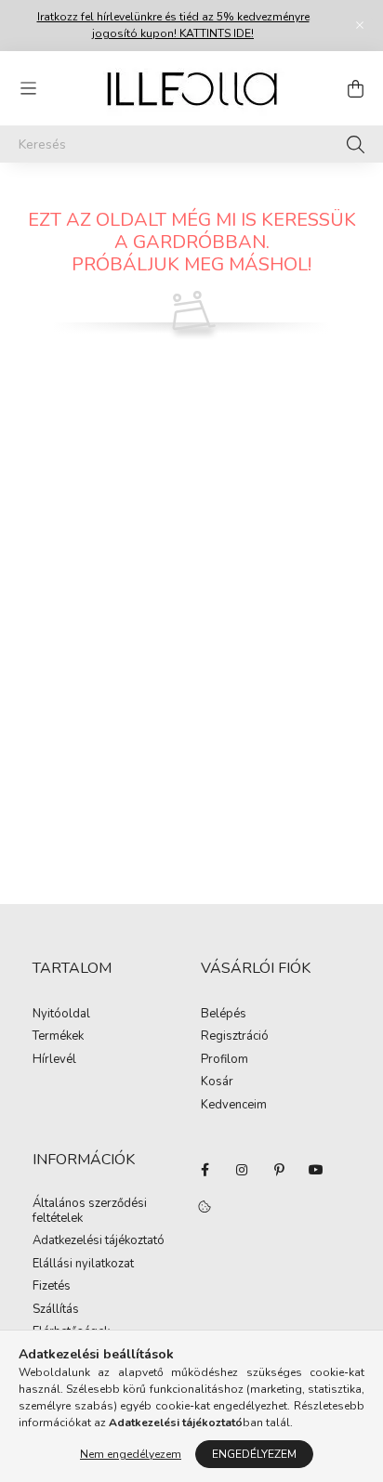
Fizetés (52, 1286)
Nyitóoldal (61, 1014)
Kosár (217, 1082)
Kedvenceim (234, 1105)
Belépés (223, 1014)
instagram (241, 1169)
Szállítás (56, 1310)
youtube (316, 1169)
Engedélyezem (254, 1454)
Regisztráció (235, 1037)
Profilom (224, 1060)
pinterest (278, 1169)
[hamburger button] (27, 88)
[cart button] (355, 88)
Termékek (58, 1037)
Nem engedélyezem (130, 1454)
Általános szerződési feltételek (90, 1211)
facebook (204, 1169)
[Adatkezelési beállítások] (204, 1207)
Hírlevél (54, 1060)
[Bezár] (360, 25)
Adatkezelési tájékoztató (99, 1241)
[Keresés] (355, 144)
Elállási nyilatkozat (83, 1264)
